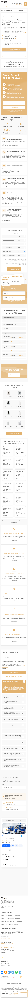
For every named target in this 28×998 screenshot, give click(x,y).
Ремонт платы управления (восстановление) (8, 236)
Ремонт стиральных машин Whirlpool (10, 918)
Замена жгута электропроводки (9, 255)
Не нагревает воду (5, 347)
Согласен (24, 993)
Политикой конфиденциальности (17, 792)
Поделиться (2, 972)
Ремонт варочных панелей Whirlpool (10, 915)
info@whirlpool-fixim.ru (7, 943)
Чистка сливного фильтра (7, 247)
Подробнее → (22, 337)
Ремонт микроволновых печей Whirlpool (11, 921)
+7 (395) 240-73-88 (17, 3)
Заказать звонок (14, 374)
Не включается (6, 351)
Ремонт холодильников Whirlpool (9, 924)
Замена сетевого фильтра (7, 251)
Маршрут (7, 845)
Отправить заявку (14, 107)
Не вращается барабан (6, 342)
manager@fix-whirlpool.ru (7, 947)
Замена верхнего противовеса (8, 240)
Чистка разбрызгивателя (7, 243)
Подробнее (14, 540)
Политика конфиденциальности (14, 983)
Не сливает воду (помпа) (6, 337)
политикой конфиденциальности (16, 301)
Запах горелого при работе (6, 355)
